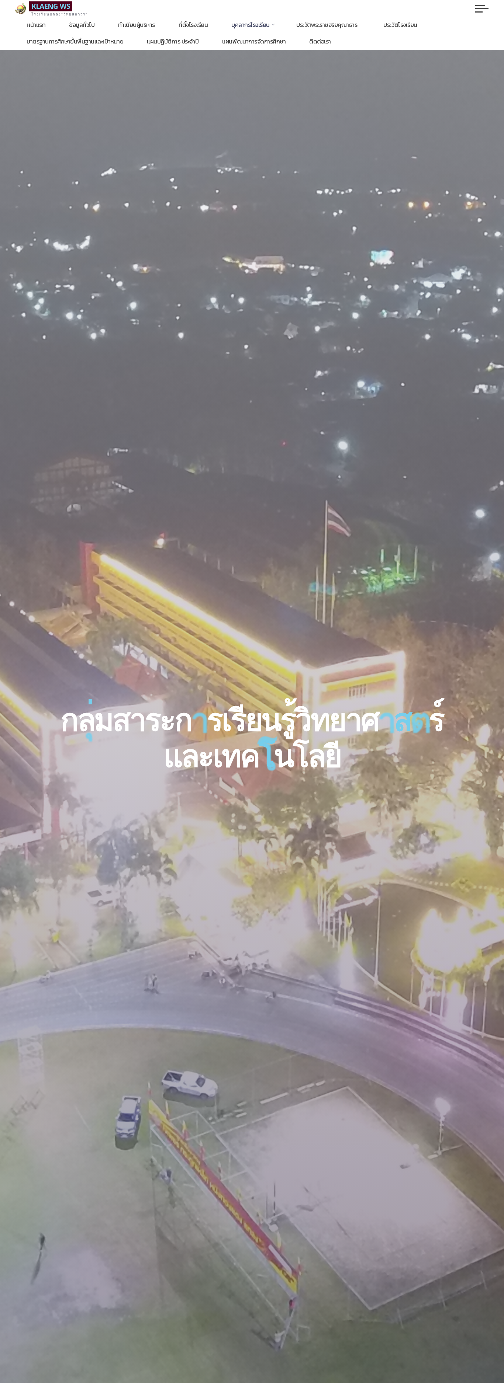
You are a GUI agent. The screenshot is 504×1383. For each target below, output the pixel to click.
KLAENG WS (50, 6)
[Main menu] (482, 8)
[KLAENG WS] (20, 8)
